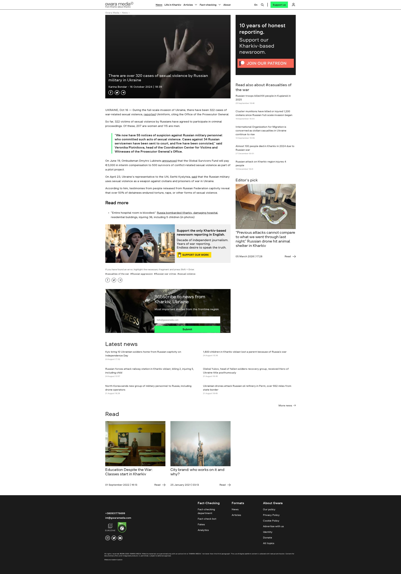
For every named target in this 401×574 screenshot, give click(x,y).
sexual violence (187, 274)
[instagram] (107, 538)
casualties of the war (118, 274)
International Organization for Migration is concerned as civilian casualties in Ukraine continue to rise (261, 130)
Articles (188, 4)
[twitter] (114, 538)
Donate (267, 537)
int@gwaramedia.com (118, 518)
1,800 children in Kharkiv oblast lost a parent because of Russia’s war (244, 351)
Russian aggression (142, 274)
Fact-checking (208, 4)
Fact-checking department (206, 511)
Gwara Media (112, 13)
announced (169, 160)
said (194, 176)
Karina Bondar (118, 86)
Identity (267, 532)
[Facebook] (110, 92)
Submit (187, 329)
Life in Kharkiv (172, 4)
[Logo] (119, 4)
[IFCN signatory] (122, 527)
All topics (268, 543)
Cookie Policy (271, 520)
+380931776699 (115, 513)
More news (285, 405)
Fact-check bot (207, 518)
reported (150, 114)
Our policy (269, 509)
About (227, 4)
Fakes (201, 524)
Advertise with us (273, 526)
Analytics (203, 530)
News (159, 4)
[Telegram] (123, 92)
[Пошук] (262, 4)
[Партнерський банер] (266, 45)
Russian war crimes (166, 274)
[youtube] (120, 538)
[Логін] (293, 5)
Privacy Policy (271, 515)
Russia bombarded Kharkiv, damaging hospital (187, 212)
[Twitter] (117, 92)
